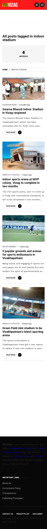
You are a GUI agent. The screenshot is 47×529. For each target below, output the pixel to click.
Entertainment (9, 246)
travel (26, 456)
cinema (39, 456)
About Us (6, 483)
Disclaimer (37, 514)
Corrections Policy (11, 488)
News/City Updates (11, 175)
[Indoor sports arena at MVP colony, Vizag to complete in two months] (23, 156)
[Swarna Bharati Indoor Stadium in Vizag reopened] (23, 89)
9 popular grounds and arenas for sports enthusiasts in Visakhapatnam (21, 254)
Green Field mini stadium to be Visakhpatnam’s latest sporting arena (22, 331)
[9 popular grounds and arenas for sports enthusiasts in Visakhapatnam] (23, 228)
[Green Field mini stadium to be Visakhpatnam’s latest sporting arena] (23, 303)
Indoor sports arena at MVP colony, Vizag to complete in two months (21, 183)
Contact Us (7, 514)
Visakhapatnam (9, 105)
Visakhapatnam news (20, 448)
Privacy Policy (22, 514)
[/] (36, 4)
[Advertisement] (23, 20)
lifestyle (18, 456)
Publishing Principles (12, 498)
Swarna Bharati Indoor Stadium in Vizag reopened (22, 111)
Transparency (9, 493)
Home (5, 69)
